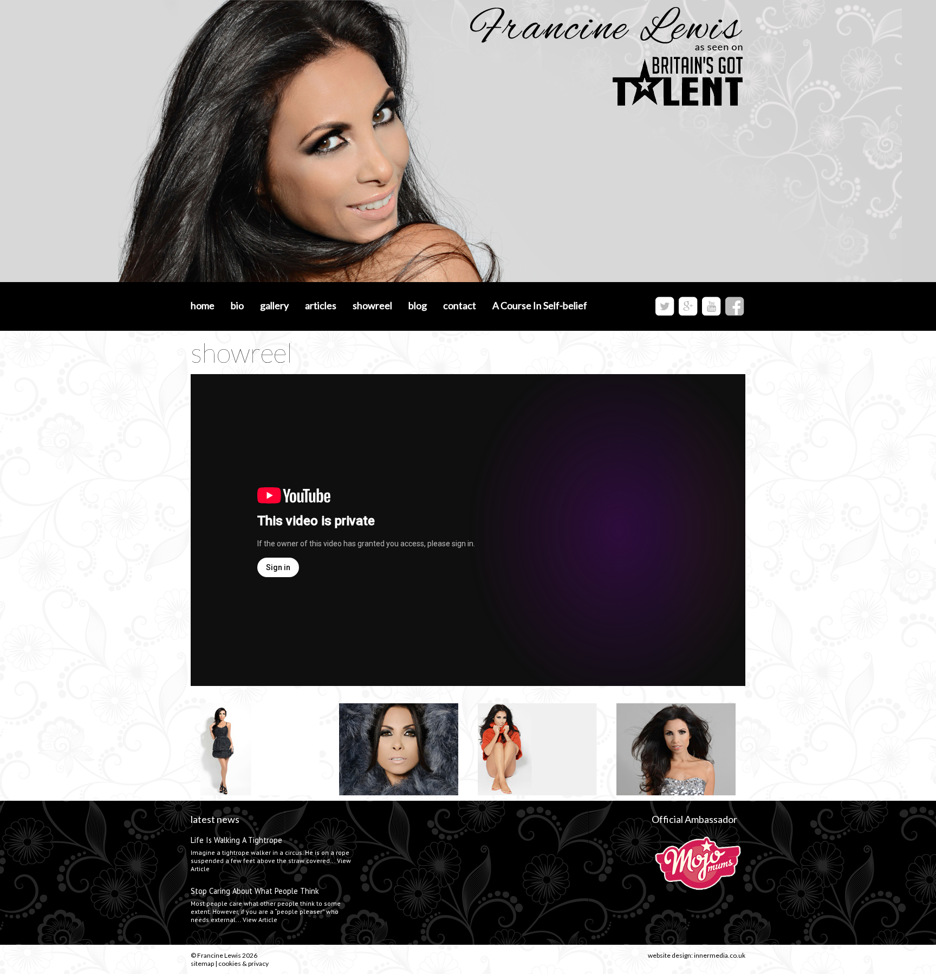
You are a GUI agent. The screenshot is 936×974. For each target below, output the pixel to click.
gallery (274, 305)
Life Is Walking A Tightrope (236, 840)
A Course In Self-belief (539, 305)
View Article (260, 920)
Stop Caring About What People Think (255, 891)
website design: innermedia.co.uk (696, 955)
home (202, 305)
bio (237, 305)
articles (320, 305)
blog (417, 305)
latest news (215, 819)
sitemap (202, 963)
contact (459, 305)
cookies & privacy (243, 963)
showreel (372, 305)
